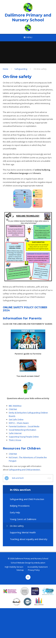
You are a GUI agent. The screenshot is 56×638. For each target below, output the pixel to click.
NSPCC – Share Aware (19, 423)
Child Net (13, 409)
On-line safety (40, 69)
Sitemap (20, 570)
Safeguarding (20, 69)
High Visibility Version (14, 567)
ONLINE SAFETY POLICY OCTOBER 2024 (25, 309)
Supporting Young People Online (24, 436)
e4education (39, 562)
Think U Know (15, 440)
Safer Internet (15, 433)
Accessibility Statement (37, 567)
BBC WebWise (15, 405)
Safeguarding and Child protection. (24, 469)
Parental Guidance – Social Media (24, 426)
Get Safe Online (16, 419)
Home (5, 69)
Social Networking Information (22, 429)
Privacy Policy (34, 570)
